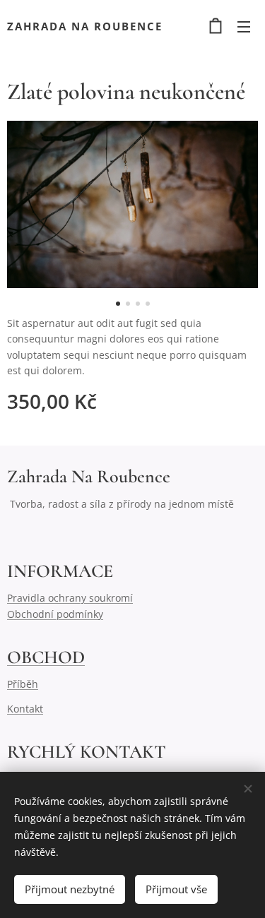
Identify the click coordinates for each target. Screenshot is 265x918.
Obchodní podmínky (55, 614)
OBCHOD (46, 657)
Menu (244, 26)
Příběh (22, 684)
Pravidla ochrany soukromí (70, 597)
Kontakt (25, 708)
